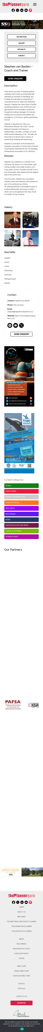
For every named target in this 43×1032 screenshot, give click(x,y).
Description (21, 37)
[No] (41, 1026)
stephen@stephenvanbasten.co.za (20, 312)
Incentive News (12, 503)
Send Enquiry (15, 78)
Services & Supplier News (17, 525)
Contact (21, 56)
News (8, 520)
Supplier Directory (21, 976)
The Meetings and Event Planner (21, 921)
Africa (8, 486)
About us (21, 912)
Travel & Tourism (13, 531)
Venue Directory (21, 971)
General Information (15, 497)
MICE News (10, 508)
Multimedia (11, 514)
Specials (21, 988)
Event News (11, 491)
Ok (22, 1029)
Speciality (21, 49)
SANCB (21, 958)
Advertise (21, 1003)
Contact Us (21, 996)
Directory (21, 966)
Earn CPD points (21, 953)
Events (21, 984)
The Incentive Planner (22, 931)
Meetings (21, 917)
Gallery (21, 43)
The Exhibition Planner (21, 926)
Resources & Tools (21, 949)
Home (21, 907)
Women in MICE (12, 537)
